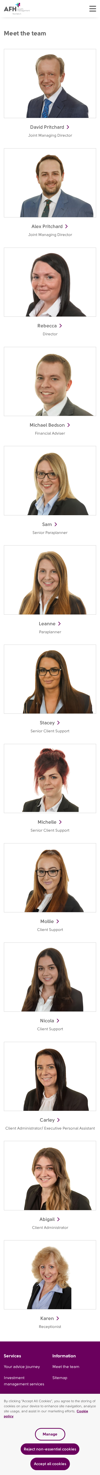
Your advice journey (22, 1366)
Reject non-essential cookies (50, 1449)
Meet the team (65, 1366)
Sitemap (59, 1377)
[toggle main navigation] (92, 9)
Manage (50, 1434)
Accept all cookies (50, 1464)
